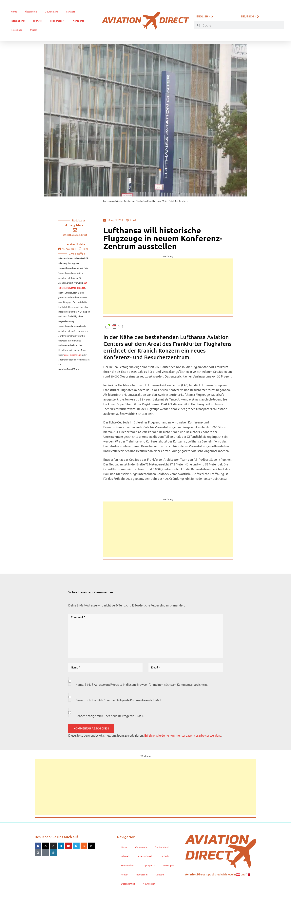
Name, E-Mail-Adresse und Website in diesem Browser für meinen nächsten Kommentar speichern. (141, 684)
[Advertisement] (168, 286)
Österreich (31, 11)
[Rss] (84, 846)
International (18, 20)
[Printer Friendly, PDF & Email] (114, 326)
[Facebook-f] (38, 846)
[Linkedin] (61, 846)
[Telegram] (76, 846)
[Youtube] (68, 846)
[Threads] (91, 846)
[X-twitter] (45, 846)
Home (14, 11)
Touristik (37, 20)
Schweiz (70, 11)
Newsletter (149, 883)
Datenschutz (128, 883)
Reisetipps (16, 29)
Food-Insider (57, 20)
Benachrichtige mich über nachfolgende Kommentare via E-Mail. (118, 700)
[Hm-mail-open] (45, 852)
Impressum (141, 874)
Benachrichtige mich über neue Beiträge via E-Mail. (109, 716)
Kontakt (159, 874)
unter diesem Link (73, 354)
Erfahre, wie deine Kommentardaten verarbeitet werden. (182, 735)
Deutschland (51, 11)
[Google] (38, 852)
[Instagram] (53, 846)
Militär (33, 29)
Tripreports (77, 20)
